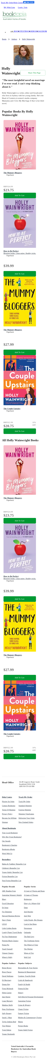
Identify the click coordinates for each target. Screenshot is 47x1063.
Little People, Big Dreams (33, 920)
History (20, 993)
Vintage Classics (7, 953)
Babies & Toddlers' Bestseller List (14, 864)
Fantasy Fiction (23, 1013)
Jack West (27, 916)
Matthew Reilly (7, 1005)
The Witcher (28, 949)
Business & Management (26, 972)
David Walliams (7, 976)
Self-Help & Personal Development (30, 997)
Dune (26, 908)
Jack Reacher (28, 912)
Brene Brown (6, 968)
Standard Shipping (25, 806)
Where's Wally (7, 957)
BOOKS (17, 31)
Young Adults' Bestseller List (12, 872)
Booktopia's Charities (9, 845)
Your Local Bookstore (10, 833)
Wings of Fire (29, 953)
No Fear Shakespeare (9, 937)
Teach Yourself (7, 949)
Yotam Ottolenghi (8, 1034)
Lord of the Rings (30, 924)
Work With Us (7, 853)
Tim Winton (6, 1026)
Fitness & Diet (23, 989)
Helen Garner (7, 993)
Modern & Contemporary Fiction (30, 1018)
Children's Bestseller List (11, 868)
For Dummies (7, 912)
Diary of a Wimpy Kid (32, 903)
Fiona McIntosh (7, 989)
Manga (20, 1022)
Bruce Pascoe (6, 972)
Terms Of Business (8, 810)
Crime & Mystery (24, 1005)
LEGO (4, 924)
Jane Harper (6, 997)
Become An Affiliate (9, 818)
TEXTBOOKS (25, 31)
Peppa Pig (5, 945)
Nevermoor (28, 928)
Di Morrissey (6, 980)
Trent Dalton (6, 1030)
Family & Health (24, 984)
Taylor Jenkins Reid (9, 1022)
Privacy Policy (7, 814)
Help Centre (18, 3)
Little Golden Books (9, 928)
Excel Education (8, 903)
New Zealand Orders (26, 822)
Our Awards (6, 841)
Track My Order (7, 3)
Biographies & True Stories (28, 968)
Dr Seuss (5, 908)
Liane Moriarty (7, 1001)
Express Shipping (25, 810)
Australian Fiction (24, 1001)
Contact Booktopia (8, 806)
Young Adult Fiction (25, 1030)
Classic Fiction (23, 1009)
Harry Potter (6, 920)
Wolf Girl (27, 957)
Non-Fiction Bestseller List (11, 881)
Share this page (34, 73)
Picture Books (23, 1026)
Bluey (4, 899)
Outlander (27, 932)
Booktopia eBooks (8, 849)
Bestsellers (6, 859)
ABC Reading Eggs (9, 891)
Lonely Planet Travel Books (12, 932)
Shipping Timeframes (26, 814)
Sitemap (5, 822)
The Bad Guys (29, 937)
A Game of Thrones (31, 895)
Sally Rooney (7, 1013)
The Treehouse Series (31, 941)
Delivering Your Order (27, 818)
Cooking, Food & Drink (26, 976)
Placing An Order (8, 802)
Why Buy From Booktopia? (12, 837)
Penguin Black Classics (10, 941)
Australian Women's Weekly (12, 895)
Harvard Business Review (11, 916)
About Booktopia (9, 828)
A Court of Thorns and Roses (34, 891)
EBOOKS (35, 31)
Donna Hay (6, 984)
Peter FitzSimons (8, 1009)
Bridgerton (28, 899)
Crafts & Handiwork (25, 980)
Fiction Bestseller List (10, 876)
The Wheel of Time (31, 945)
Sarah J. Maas (7, 1018)
